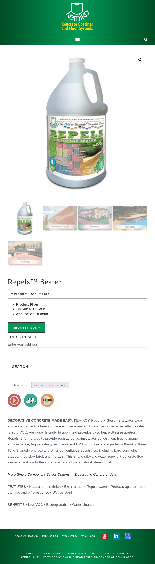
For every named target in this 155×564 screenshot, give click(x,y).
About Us (20, 535)
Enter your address (23, 344)
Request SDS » (26, 327)
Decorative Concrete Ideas (96, 474)
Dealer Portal (88, 535)
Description (21, 385)
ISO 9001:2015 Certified (43, 535)
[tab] (21, 385)
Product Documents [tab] (31, 294)
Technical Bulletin (30, 309)
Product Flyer (27, 304)
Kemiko (77, 17)
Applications (57, 385)
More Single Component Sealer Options (39, 474)
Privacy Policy (69, 535)
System (38, 385)
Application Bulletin (32, 314)
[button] (140, 60)
